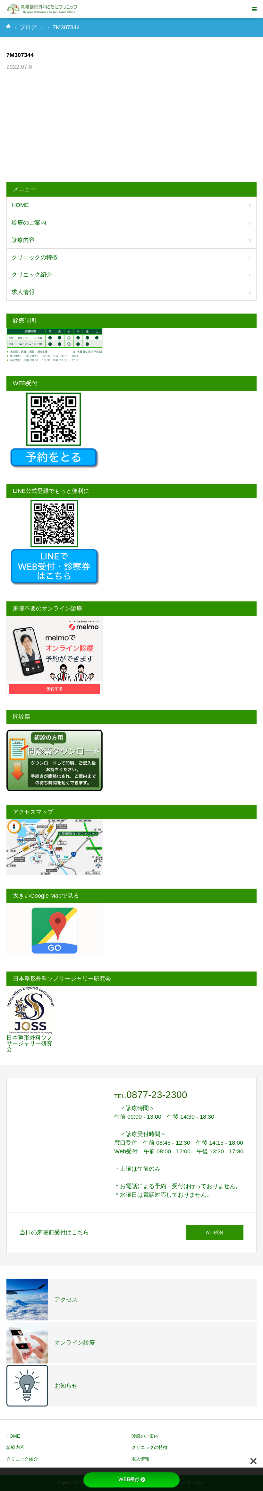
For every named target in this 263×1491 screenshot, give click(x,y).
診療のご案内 (29, 222)
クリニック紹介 (32, 274)
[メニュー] (254, 9)
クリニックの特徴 (35, 257)
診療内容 (23, 240)
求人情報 (23, 292)
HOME (20, 205)
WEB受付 (215, 1232)
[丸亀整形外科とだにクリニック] (42, 9)
